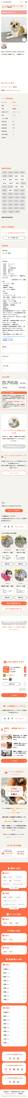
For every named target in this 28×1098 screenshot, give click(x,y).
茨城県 (22, 176)
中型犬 (10, 923)
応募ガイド (5, 627)
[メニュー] (26, 2)
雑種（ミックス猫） (8, 897)
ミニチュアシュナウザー (18, 884)
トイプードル (19, 877)
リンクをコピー (20, 526)
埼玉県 (16, 179)
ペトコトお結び (5, 6)
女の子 (14, 115)
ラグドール (21, 904)
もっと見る (14, 888)
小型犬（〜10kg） (17, 112)
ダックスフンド (17, 880)
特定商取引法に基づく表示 (17, 1091)
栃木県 (4, 179)
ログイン (21, 2)
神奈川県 (11, 183)
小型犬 (5, 923)
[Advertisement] (14, 68)
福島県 (21, 6)
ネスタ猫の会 (10, 675)
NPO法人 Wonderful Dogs (13, 90)
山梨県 (16, 186)
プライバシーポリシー (11, 1093)
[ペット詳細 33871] (10, 679)
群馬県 (10, 179)
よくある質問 (17, 627)
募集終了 (15, 102)
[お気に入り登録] (24, 40)
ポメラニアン (7, 884)
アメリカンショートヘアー (10, 904)
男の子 (5, 939)
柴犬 (10, 880)
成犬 (3, 7)
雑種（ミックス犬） (8, 877)
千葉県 (22, 179)
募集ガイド (11, 627)
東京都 (4, 183)
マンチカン (18, 897)
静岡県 (10, 190)
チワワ (17, 6)
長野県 (22, 186)
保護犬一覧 (12, 6)
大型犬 (16, 923)
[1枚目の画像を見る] (4, 46)
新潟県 (17, 183)
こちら (21, 406)
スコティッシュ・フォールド (10, 900)
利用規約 (23, 627)
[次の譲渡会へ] (24, 689)
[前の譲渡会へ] (20, 689)
